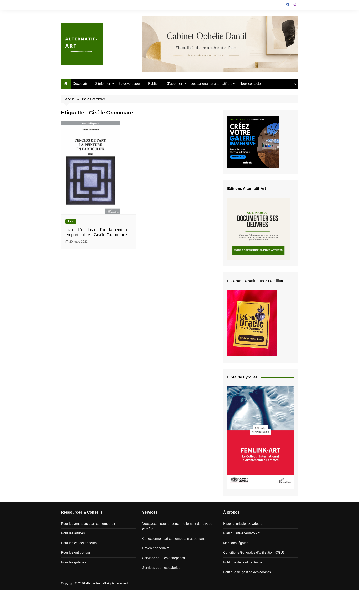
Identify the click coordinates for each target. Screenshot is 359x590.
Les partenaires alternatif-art (210, 83)
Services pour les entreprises (163, 558)
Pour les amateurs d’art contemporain (88, 523)
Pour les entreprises (76, 552)
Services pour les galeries (161, 567)
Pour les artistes (73, 533)
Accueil (70, 99)
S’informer (102, 83)
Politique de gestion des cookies (247, 572)
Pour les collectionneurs (79, 543)
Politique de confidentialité (242, 562)
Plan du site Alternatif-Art (241, 533)
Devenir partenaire (156, 548)
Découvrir (80, 83)
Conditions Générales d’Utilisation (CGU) (253, 552)
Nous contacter (251, 83)
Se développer (129, 83)
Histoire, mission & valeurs (242, 523)
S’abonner (174, 83)
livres (71, 221)
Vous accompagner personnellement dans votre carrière (177, 526)
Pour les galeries (73, 562)
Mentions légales (235, 543)
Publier (153, 83)
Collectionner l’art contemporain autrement (173, 538)
